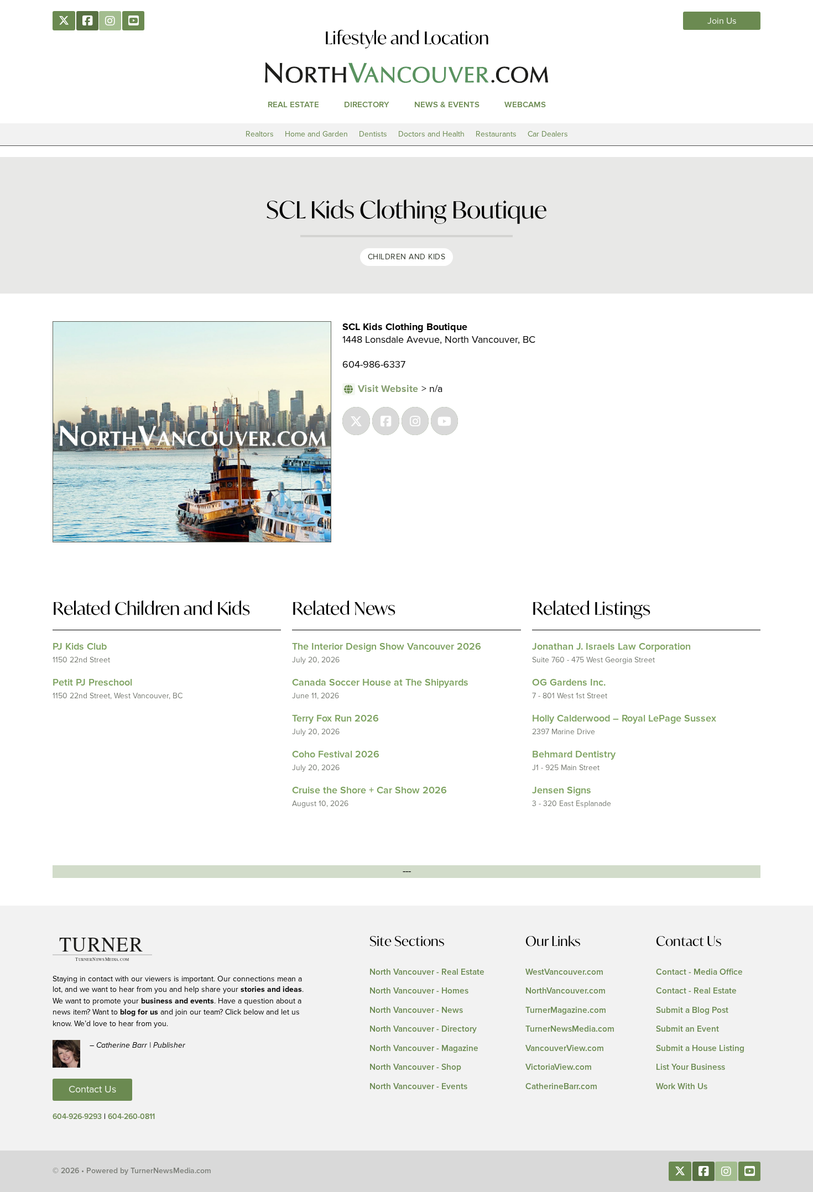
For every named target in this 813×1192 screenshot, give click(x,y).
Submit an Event (687, 1029)
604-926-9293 (77, 1117)
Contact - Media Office (699, 972)
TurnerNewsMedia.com (569, 1029)
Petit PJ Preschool (92, 683)
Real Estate (293, 105)
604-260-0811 (131, 1117)
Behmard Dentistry (574, 755)
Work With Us (681, 1086)
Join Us (722, 21)
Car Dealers (548, 134)
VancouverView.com (564, 1048)
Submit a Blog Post (692, 1010)
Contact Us (92, 1090)
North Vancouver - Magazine (423, 1048)
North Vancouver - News (416, 1010)
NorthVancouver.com (565, 991)
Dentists (373, 134)
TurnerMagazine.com (565, 1010)
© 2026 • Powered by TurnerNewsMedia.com (132, 1171)
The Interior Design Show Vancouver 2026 (386, 647)
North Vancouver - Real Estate (426, 972)
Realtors (260, 134)
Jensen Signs (561, 791)
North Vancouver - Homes (418, 991)
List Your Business (690, 1067)
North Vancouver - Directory (423, 1029)
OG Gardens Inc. (569, 683)
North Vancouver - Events (418, 1086)
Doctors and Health (431, 134)
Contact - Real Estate (696, 991)
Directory (366, 105)
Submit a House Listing (700, 1048)
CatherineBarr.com (561, 1086)
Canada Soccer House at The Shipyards (380, 683)
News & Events (447, 105)
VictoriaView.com (558, 1067)
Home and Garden (316, 134)
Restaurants (496, 134)
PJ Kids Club (80, 647)
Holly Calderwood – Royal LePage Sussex (624, 719)
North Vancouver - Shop (415, 1067)
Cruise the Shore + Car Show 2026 (369, 791)
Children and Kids (407, 257)
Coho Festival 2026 (335, 755)
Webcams (525, 105)
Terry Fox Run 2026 (335, 719)
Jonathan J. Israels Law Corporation (611, 647)
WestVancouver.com (564, 972)
